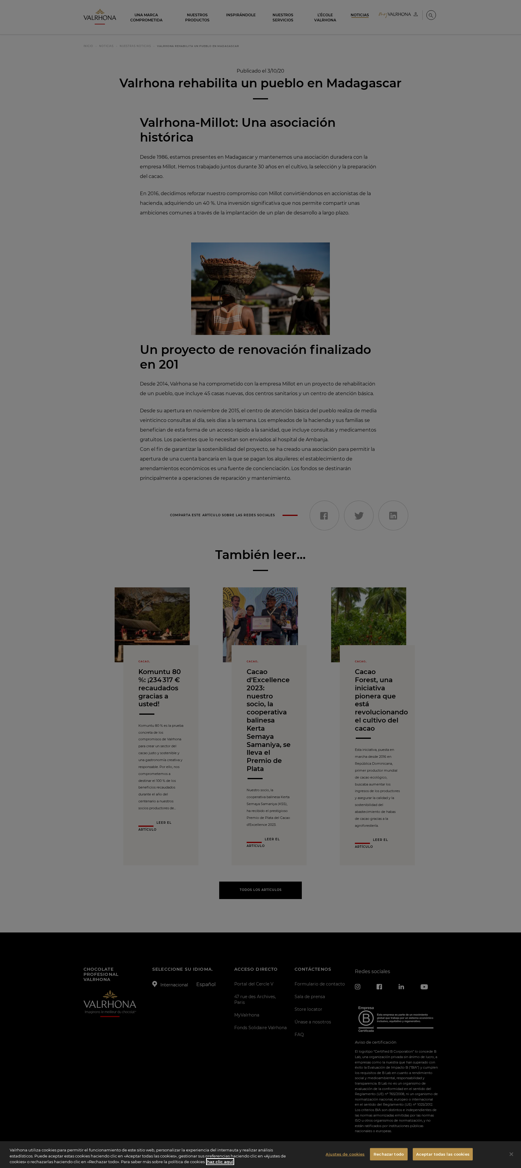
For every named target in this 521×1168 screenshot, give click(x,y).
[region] (260, 1154)
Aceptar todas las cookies (442, 1153)
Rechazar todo (389, 1153)
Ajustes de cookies (345, 1153)
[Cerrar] (511, 1154)
